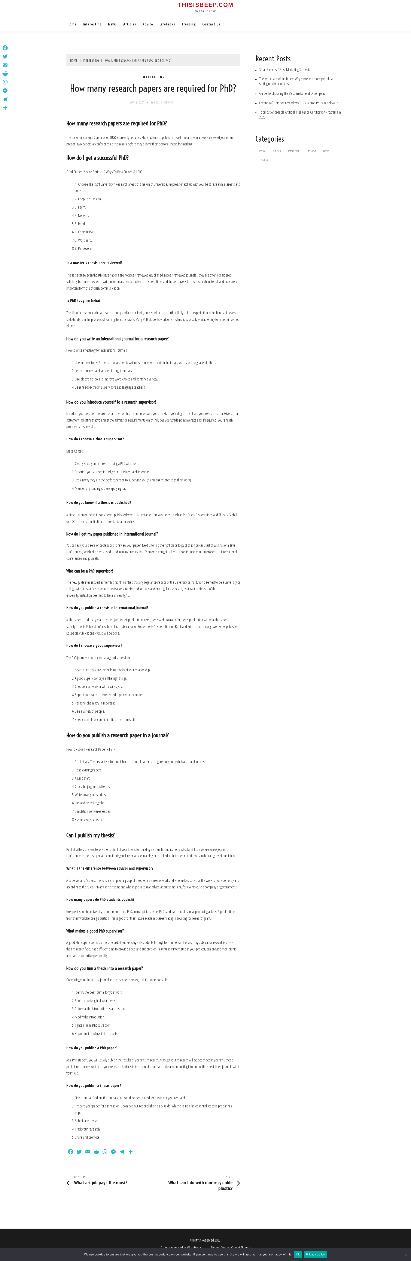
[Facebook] (5, 48)
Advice (148, 24)
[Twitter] (5, 56)
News (112, 24)
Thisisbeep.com (205, 5)
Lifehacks (167, 24)
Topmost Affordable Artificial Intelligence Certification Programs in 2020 (300, 115)
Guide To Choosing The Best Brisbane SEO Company (292, 93)
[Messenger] (5, 90)
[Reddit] (5, 73)
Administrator (164, 102)
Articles (129, 24)
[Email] (5, 65)
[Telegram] (5, 99)
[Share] (5, 108)
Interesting (92, 24)
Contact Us (211, 24)
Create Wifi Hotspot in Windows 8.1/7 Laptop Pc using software (298, 103)
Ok (298, 1254)
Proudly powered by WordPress (181, 1247)
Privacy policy (315, 1254)
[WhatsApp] (5, 82)
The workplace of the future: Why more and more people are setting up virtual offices (297, 81)
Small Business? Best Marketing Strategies (285, 69)
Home (71, 24)
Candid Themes (241, 1247)
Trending (189, 24)
